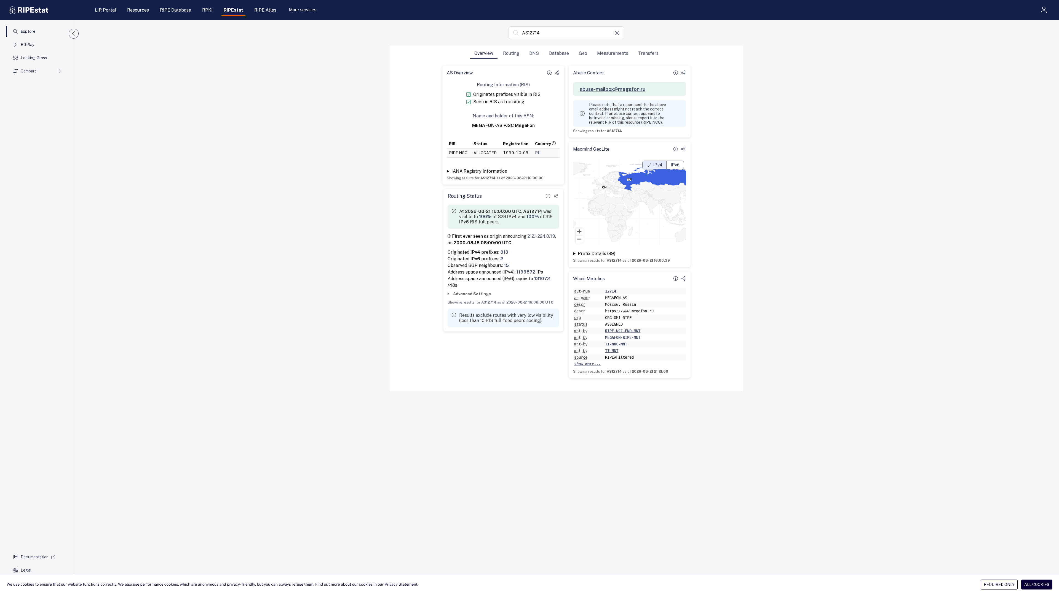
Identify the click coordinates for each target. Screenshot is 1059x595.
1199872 (526, 272)
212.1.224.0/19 (541, 236)
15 (506, 265)
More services (302, 9)
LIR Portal (105, 10)
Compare (29, 71)
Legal (26, 570)
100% (485, 216)
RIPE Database (175, 10)
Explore (28, 31)
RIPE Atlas (265, 10)
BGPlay (27, 44)
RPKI (207, 10)
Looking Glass (34, 58)
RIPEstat (233, 10)
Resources (138, 10)
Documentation (35, 557)
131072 (542, 278)
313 (504, 252)
